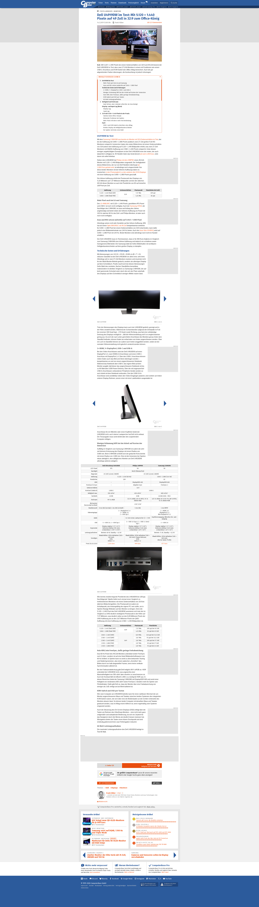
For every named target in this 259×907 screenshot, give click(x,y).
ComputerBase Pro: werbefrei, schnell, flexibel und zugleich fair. (127, 807)
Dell (107, 788)
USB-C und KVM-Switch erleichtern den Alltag (117, 125)
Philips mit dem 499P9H (125, 160)
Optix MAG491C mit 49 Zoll (117, 225)
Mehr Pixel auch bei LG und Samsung (115, 83)
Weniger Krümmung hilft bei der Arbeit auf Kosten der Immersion (124, 92)
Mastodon (152, 879)
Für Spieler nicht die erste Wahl (113, 130)
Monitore (117, 11)
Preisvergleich (133, 3)
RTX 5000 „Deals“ (123, 7)
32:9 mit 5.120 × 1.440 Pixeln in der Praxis (115, 113)
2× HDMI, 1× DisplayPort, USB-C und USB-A (117, 90)
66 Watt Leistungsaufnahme (112, 99)
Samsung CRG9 (136, 206)
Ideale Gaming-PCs (149, 7)
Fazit (103, 123)
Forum (143, 3)
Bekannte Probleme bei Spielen (113, 118)
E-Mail (119, 793)
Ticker (100, 3)
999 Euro (138, 543)
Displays (114, 788)
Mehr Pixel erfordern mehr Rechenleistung (117, 120)
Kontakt (91, 885)
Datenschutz (84, 888)
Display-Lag (107, 109)
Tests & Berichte (106, 11)
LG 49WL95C (105, 203)
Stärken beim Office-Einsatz (112, 116)
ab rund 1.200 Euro (147, 154)
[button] (174, 3)
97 (98, 845)
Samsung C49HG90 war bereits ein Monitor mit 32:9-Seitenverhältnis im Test (130, 139)
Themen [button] (113, 3)
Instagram (140, 879)
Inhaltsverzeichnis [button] (109, 77)
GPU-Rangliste (162, 7)
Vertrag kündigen (121, 885)
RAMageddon (111, 7)
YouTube (168, 879)
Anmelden (154, 3)
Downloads (122, 3)
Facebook (115, 879)
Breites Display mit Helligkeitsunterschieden (117, 127)
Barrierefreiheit (131, 885)
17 (98, 825)
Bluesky (105, 879)
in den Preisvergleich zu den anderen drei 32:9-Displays (126, 172)
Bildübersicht (103, 801)
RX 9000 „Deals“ (136, 7)
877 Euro (164, 543)
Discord (95, 879)
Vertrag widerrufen (108, 885)
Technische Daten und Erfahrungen (113, 88)
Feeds (85, 879)
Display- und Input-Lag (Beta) (112, 106)
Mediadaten (98, 885)
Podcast (101, 7)
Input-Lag (106, 111)
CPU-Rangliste (173, 7)
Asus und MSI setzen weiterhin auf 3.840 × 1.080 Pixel (120, 85)
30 (98, 835)
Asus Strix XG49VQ (147, 230)
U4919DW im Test (107, 81)
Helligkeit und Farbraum (109, 102)
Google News (128, 879)
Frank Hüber (111, 793)
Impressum (84, 885)
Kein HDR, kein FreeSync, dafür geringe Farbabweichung (121, 95)
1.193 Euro (111, 543)
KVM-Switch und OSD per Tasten (113, 97)
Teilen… (158, 783)
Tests (107, 3)
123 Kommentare (107, 783)
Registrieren (164, 3)
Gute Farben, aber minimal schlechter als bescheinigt (120, 104)
